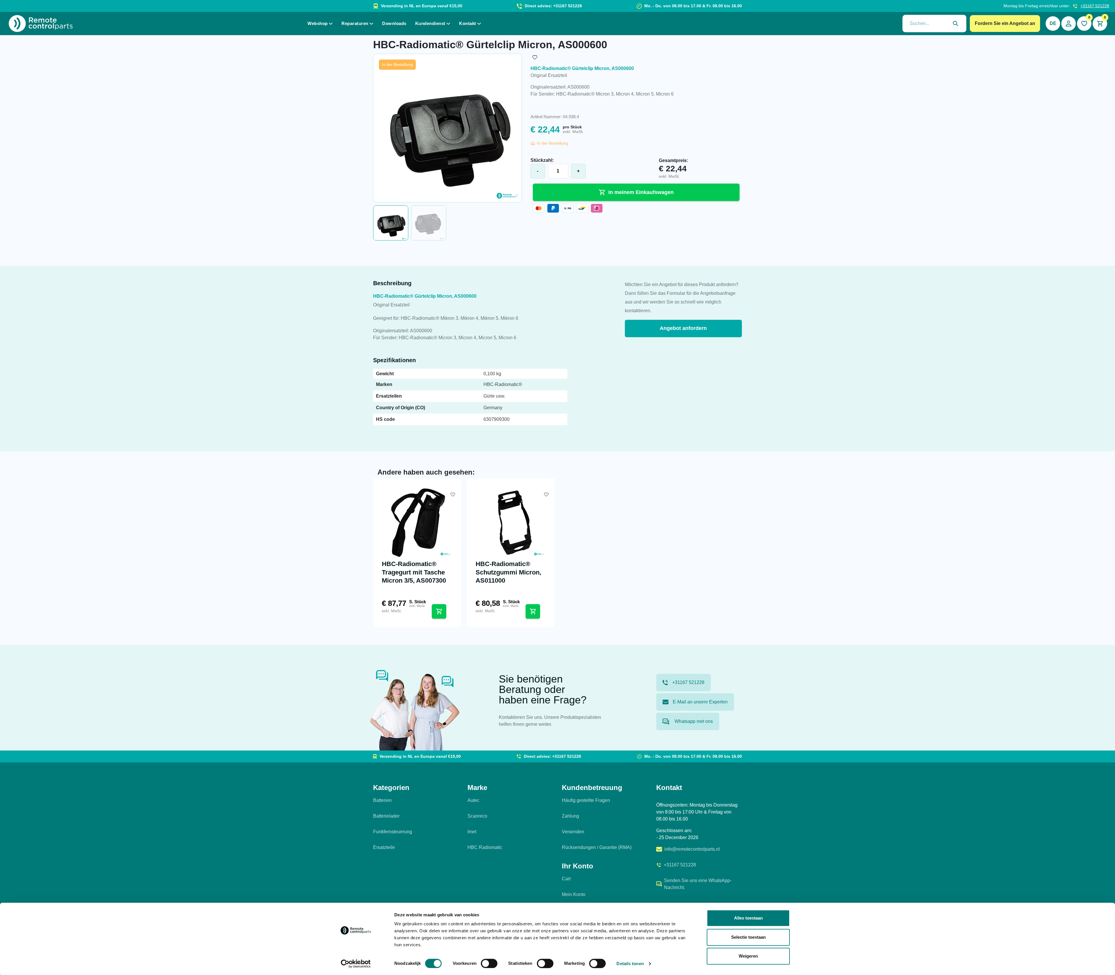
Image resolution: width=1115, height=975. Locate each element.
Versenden (573, 831)
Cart (566, 878)
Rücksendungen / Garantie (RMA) (597, 847)
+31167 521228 (1094, 5)
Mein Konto (573, 894)
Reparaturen (354, 23)
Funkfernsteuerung (392, 831)
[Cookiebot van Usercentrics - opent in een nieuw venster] (355, 963)
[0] (1084, 23)
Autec (473, 800)
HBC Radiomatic (484, 847)
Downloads (394, 23)
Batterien (382, 800)
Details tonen (629, 963)
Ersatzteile (384, 847)
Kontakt (467, 23)
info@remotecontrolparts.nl (692, 849)
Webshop (317, 23)
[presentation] (934, 23)
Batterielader (386, 816)
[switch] (489, 963)
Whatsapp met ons (693, 721)
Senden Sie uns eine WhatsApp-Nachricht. (697, 884)
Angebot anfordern (683, 328)
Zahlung (570, 816)
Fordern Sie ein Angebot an (1005, 23)
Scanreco (477, 816)
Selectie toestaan (748, 937)
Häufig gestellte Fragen (586, 800)
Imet (471, 831)
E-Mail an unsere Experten (700, 701)
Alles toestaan (748, 917)
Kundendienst (430, 23)
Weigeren (748, 956)
